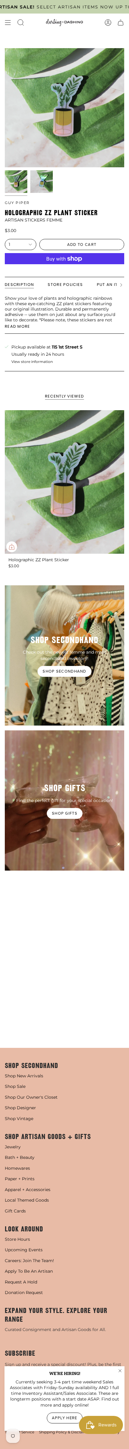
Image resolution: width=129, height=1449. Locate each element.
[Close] (120, 1371)
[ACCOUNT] (108, 23)
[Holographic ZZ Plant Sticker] (64, 482)
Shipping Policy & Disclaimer (64, 1432)
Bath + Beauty (19, 1157)
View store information (32, 362)
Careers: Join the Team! (29, 1260)
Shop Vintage (19, 1118)
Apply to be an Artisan (29, 1271)
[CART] (120, 23)
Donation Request (24, 1292)
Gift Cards (15, 1211)
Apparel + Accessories (27, 1189)
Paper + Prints (19, 1178)
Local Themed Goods (27, 1200)
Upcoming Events (24, 1249)
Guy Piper (17, 202)
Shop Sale (15, 1086)
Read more (17, 326)
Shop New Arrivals (24, 1076)
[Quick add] (11, 546)
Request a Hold (21, 1282)
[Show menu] (7, 23)
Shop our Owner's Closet (31, 1097)
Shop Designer (20, 1107)
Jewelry (13, 1147)
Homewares (17, 1168)
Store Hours (17, 1239)
